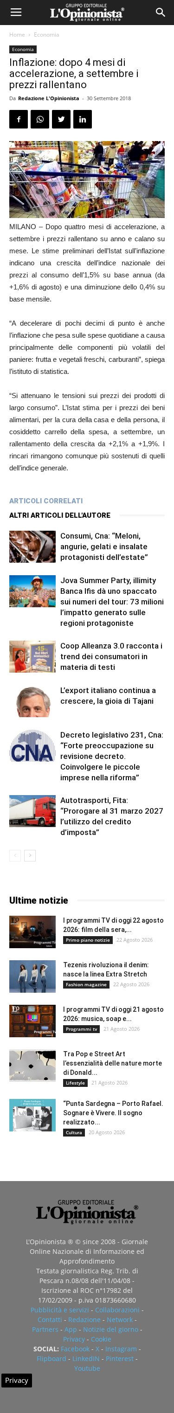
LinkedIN (86, 1358)
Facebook (75, 1348)
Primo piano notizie (88, 940)
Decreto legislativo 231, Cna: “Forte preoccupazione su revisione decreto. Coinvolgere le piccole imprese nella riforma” (111, 756)
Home (17, 35)
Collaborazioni (117, 1309)
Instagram (121, 1348)
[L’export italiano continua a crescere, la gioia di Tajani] (32, 701)
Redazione (84, 1319)
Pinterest (120, 1358)
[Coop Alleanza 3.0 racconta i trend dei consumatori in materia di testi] (32, 657)
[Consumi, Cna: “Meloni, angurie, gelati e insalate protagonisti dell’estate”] (32, 547)
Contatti (50, 1319)
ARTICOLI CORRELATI (46, 501)
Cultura (74, 1132)
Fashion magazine (86, 984)
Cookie (101, 1339)
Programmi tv (81, 1029)
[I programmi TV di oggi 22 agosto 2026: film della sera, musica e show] (32, 932)
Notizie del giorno (110, 1329)
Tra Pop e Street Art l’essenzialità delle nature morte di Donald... (112, 1063)
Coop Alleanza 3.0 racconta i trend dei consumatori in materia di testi (111, 656)
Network (120, 1319)
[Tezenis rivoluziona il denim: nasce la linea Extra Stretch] (32, 976)
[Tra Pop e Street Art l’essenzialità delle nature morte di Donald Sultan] (32, 1065)
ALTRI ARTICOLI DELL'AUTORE (59, 515)
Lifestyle (75, 1082)
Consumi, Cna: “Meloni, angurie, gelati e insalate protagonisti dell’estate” (104, 546)
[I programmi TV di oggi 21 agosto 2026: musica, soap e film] (32, 1021)
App (70, 1329)
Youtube (87, 1368)
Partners (45, 1329)
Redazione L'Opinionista (48, 98)
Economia (46, 35)
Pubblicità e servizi (60, 1309)
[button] (161, 12)
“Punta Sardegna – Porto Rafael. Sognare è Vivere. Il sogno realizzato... (113, 1113)
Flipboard (51, 1358)
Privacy (74, 1339)
